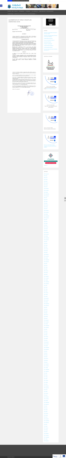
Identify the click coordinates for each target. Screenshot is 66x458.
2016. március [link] (46, 393)
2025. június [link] (45, 199)
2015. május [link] (46, 409)
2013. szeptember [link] (46, 437)
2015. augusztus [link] (46, 404)
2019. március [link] (46, 336)
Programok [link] (17, 0)
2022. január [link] (46, 274)
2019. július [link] (45, 329)
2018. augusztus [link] (46, 349)
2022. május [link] (46, 267)
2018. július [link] (45, 351)
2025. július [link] (45, 197)
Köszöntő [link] (9, 11)
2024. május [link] (46, 223)
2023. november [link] (46, 234)
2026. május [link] (46, 179)
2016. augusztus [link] (46, 387)
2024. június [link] (45, 221)
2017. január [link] (46, 384)
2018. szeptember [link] (46, 347)
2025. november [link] (46, 190)
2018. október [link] (46, 345)
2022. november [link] (46, 256)
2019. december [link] (46, 320)
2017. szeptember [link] (46, 369)
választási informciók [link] (31, 13)
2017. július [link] (45, 373)
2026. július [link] (45, 175)
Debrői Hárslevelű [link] (42, 11)
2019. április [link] (45, 334)
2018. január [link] (46, 362)
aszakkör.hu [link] (45, 165)
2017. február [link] (46, 382)
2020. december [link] (46, 298)
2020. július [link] (45, 307)
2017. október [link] (46, 367)
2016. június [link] (45, 389)
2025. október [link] (46, 192)
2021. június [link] (45, 287)
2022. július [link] (45, 263)
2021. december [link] (46, 276)
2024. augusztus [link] (46, 217)
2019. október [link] (46, 323)
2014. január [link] (46, 431)
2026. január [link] (46, 186)
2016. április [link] (45, 391)
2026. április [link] (45, 181)
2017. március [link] (46, 380)
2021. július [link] (45, 285)
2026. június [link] (45, 177)
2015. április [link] (45, 411)
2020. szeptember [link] (46, 303)
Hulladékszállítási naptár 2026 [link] (48, 38)
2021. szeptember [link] (46, 281)
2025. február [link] (46, 206)
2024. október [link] (46, 214)
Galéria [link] (14, 0)
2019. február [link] (46, 338)
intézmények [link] (28, 11)
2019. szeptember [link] (46, 325)
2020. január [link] (46, 318)
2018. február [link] (46, 360)
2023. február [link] (46, 250)
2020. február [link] (46, 316)
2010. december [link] (46, 440)
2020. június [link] (45, 309)
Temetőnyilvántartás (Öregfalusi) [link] (48, 45)
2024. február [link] (46, 228)
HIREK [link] (13, 11)
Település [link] (16, 11)
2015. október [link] (46, 400)
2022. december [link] (46, 254)
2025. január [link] (46, 208)
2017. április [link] (45, 378)
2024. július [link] (45, 219)
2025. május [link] (46, 201)
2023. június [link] (45, 243)
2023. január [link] (46, 252)
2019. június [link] (45, 331)
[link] (1, 6)
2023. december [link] (46, 232)
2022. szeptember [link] (46, 259)
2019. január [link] (46, 340)
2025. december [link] (46, 188)
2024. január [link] (46, 230)
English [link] (27, 0)
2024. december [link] (46, 210)
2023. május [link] (46, 245)
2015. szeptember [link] (46, 402)
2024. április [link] (45, 225)
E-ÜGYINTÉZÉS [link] (10, 0)
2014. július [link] (45, 424)
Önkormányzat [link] (21, 11)
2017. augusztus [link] (46, 371)
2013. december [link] (46, 433)
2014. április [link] (45, 426)
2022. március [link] (46, 270)
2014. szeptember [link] (46, 420)
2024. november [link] (46, 212)
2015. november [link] (46, 398)
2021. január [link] (46, 296)
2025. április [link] (45, 203)
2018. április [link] (45, 356)
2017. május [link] (46, 376)
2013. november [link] (46, 435)
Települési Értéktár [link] (49, 11)
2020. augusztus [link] (46, 305)
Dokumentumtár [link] (22, 0)
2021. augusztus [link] (46, 283)
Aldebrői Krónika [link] (10, 13)
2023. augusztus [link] (46, 239)
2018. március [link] (46, 358)
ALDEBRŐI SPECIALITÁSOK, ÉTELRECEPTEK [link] (20, 13)
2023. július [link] (45, 241)
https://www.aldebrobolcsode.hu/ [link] (51, 88)
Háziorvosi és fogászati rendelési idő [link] (49, 40)
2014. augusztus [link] (46, 422)
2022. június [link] (45, 265)
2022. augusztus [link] (46, 261)
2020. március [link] (46, 314)
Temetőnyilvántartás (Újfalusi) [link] (48, 47)
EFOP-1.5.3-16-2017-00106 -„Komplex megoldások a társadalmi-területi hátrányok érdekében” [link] (50, 146)
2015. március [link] (46, 413)
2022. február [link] (46, 272)
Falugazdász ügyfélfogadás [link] (48, 43)
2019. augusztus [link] (46, 327)
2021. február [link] (46, 294)
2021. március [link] (46, 292)
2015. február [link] (46, 415)
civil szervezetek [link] (35, 11)
